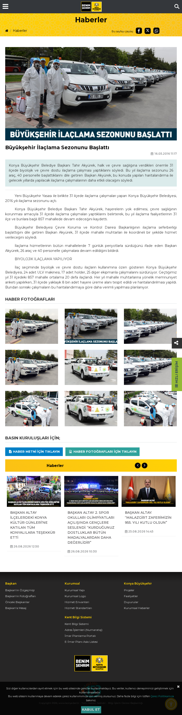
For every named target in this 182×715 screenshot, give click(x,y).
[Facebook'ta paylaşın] (139, 31)
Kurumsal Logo (75, 596)
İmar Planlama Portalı (80, 636)
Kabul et (91, 709)
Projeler (129, 590)
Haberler (20, 31)
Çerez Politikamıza (162, 696)
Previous (138, 465)
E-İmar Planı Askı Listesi (81, 641)
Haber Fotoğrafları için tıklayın (104, 451)
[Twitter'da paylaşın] (148, 31)
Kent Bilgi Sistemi (77, 624)
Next (144, 465)
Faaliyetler (131, 596)
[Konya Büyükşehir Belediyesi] (91, 7)
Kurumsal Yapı (75, 590)
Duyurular (131, 602)
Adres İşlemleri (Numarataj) (83, 630)
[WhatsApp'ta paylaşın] (156, 31)
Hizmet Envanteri (77, 602)
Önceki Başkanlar (17, 602)
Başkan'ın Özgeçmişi (20, 590)
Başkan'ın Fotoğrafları (20, 596)
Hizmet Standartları (78, 608)
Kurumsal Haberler (137, 608)
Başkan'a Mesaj (15, 608)
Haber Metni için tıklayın (36, 451)
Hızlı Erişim (176, 372)
